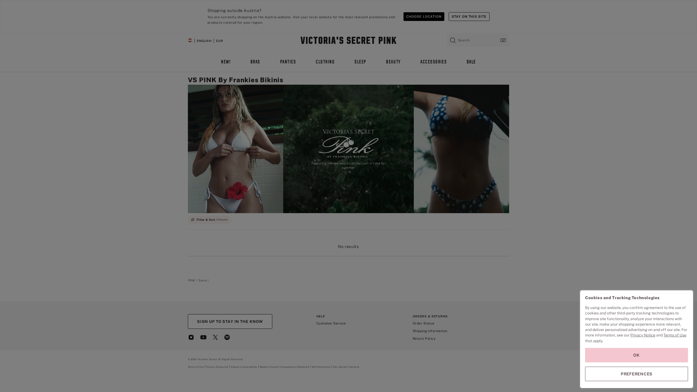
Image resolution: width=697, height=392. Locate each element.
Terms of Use (675, 335)
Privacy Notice (642, 335)
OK (636, 355)
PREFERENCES (636, 374)
